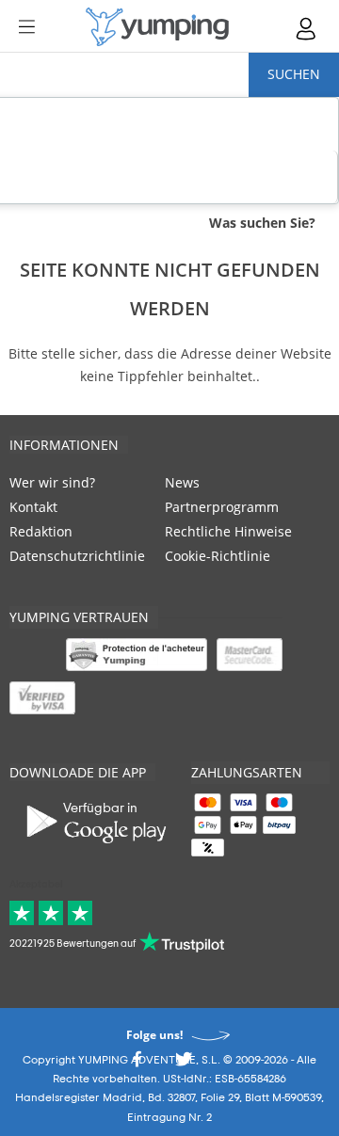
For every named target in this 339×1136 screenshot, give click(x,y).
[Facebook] (136, 1064)
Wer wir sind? (52, 482)
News (182, 482)
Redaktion (41, 531)
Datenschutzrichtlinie (77, 556)
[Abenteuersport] (157, 27)
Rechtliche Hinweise (228, 531)
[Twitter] (183, 1064)
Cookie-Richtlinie (217, 556)
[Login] (307, 28)
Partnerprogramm (222, 507)
